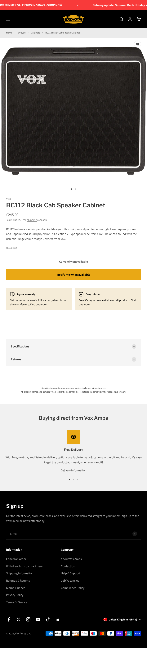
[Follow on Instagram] (28, 619)
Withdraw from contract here (24, 566)
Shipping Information (19, 573)
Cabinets (35, 32)
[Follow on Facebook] (8, 619)
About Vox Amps (71, 559)
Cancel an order (16, 559)
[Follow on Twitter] (18, 619)
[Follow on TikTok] (47, 619)
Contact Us (68, 566)
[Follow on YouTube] (38, 619)
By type (21, 32)
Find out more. (38, 304)
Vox (8, 199)
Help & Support (70, 573)
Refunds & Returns (18, 581)
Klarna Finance (15, 588)
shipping (32, 220)
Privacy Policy (14, 595)
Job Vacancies (70, 581)
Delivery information (73, 470)
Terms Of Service (16, 602)
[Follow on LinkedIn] (57, 619)
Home (9, 32)
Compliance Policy (72, 588)
